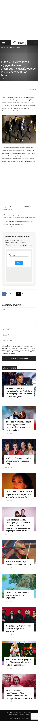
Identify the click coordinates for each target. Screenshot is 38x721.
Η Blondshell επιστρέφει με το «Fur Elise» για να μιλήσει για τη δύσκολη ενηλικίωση (18, 662)
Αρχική (3, 48)
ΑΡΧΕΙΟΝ (10, 48)
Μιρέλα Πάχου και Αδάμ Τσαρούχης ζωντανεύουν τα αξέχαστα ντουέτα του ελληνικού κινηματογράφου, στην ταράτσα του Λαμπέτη (17, 525)
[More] (28, 294)
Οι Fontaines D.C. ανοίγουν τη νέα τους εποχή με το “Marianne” (18, 628)
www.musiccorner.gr (30, 92)
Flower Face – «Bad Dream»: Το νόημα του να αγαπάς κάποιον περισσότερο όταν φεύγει (18, 494)
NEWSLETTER (27, 712)
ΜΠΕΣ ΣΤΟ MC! (13, 715)
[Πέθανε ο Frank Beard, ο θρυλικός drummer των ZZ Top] (19, 552)
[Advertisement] (19, 20)
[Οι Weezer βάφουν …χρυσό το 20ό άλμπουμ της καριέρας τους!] (19, 451)
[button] (3, 42)
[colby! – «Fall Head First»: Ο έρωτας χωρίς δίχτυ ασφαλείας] (19, 586)
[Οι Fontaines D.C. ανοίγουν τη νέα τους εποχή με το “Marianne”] (19, 619)
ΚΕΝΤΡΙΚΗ (9, 712)
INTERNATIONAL (19, 48)
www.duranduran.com (10, 227)
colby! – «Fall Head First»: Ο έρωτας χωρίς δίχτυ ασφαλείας (17, 595)
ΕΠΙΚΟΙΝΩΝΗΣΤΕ (25, 715)
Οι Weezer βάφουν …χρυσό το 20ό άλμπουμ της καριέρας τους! (18, 461)
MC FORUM (17, 712)
